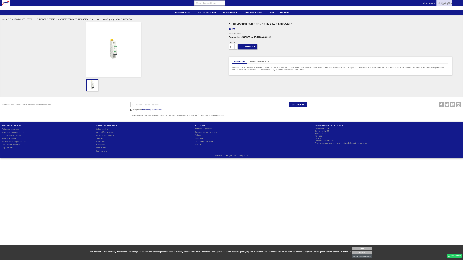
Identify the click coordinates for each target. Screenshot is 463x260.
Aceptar (362, 248)
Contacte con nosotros (11, 144)
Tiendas (99, 138)
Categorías (100, 144)
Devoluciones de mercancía (206, 132)
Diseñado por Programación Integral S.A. (231, 155)
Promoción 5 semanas (105, 132)
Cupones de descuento (204, 141)
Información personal (203, 129)
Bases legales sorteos (105, 135)
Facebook (441, 104)
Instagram (458, 104)
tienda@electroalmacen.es (356, 143)
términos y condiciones (152, 109)
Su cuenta (200, 125)
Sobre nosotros (102, 129)
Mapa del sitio (7, 148)
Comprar (248, 46)
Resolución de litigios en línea (14, 141)
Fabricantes (101, 141)
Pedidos (198, 135)
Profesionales (101, 151)
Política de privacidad (10, 129)
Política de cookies (9, 138)
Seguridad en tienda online (13, 132)
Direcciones (199, 138)
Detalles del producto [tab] (259, 61)
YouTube (452, 104)
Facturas (198, 144)
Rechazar (362, 252)
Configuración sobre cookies (362, 256)
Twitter (447, 104)
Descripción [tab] (239, 61)
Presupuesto (101, 148)
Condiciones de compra (11, 135)
